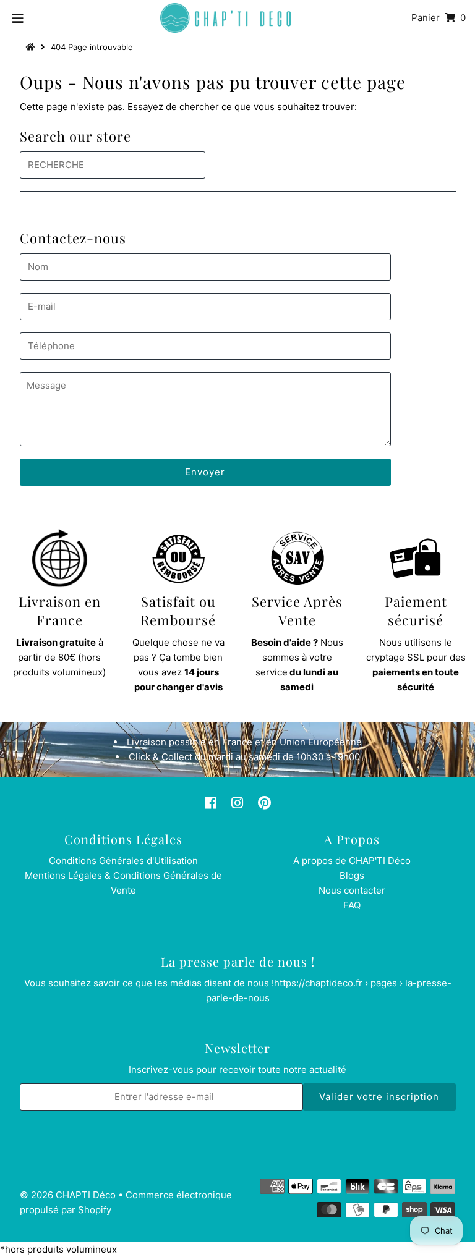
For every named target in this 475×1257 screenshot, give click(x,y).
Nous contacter (352, 890)
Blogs (352, 875)
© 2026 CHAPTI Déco (68, 1195)
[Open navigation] (18, 18)
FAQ (352, 905)
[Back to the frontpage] (32, 47)
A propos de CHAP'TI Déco (352, 860)
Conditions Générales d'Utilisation (123, 860)
